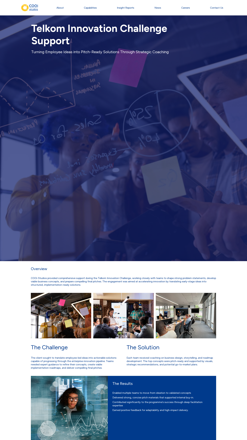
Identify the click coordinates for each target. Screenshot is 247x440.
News (158, 7)
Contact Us (216, 7)
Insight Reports (125, 7)
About (60, 7)
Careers (185, 7)
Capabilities (90, 7)
